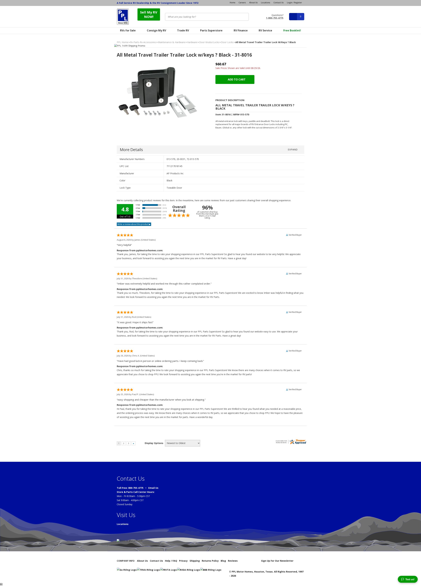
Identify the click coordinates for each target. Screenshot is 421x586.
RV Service (265, 30)
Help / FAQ (171, 560)
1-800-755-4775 (274, 17)
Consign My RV (156, 30)
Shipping (195, 560)
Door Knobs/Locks (209, 42)
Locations (265, 2)
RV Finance (241, 30)
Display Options (154, 443)
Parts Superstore (211, 30)
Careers (242, 2)
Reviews (233, 560)
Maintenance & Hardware (171, 42)
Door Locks (227, 42)
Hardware (192, 42)
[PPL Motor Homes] (123, 16)
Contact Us (278, 2)
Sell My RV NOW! (148, 14)
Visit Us (126, 515)
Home (232, 2)
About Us (253, 2)
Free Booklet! (292, 30)
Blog (223, 560)
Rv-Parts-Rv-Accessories (143, 42)
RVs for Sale (128, 30)
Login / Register (294, 2)
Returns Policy (210, 560)
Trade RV (183, 30)
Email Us (153, 487)
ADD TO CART (236, 79)
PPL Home (122, 42)
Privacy (183, 560)
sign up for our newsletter (277, 560)
